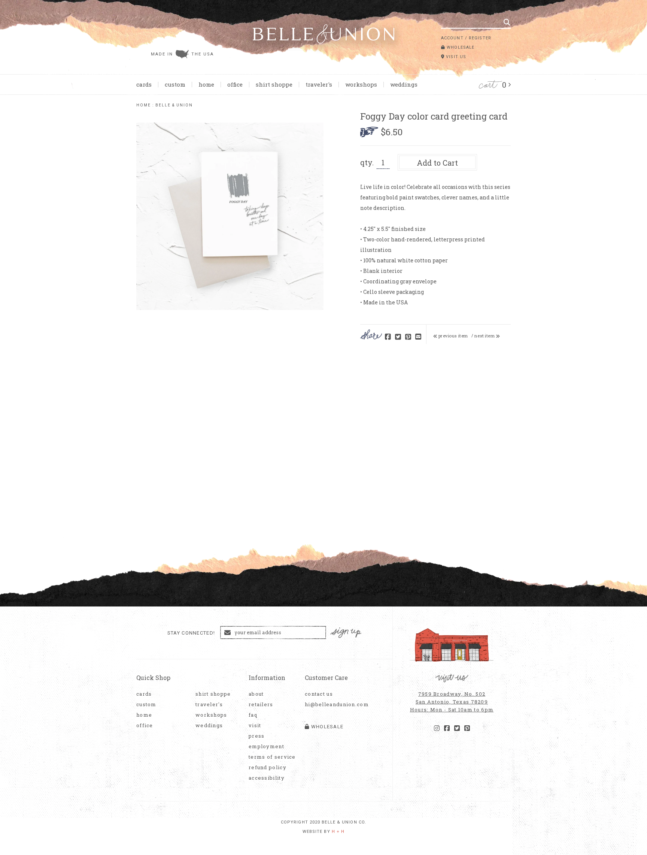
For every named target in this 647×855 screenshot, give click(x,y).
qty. (367, 162)
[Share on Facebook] (388, 337)
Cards (144, 84)
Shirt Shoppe (274, 84)
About (256, 694)
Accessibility (267, 778)
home (143, 105)
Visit (255, 725)
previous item (452, 335)
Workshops (361, 84)
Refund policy (267, 767)
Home (206, 84)
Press (257, 736)
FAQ (253, 715)
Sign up (346, 633)
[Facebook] (447, 728)
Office (235, 84)
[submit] (507, 22)
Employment (266, 746)
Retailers (261, 704)
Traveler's (319, 84)
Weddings (403, 84)
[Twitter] (457, 728)
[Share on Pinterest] (408, 337)
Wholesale (459, 47)
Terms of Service (272, 757)
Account (452, 38)
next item (485, 335)
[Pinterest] (467, 728)
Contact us (319, 694)
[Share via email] (418, 337)
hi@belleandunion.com (333, 704)
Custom (175, 84)
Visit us (455, 56)
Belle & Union (174, 105)
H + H (338, 831)
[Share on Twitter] (398, 337)
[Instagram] (437, 728)
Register (480, 38)
